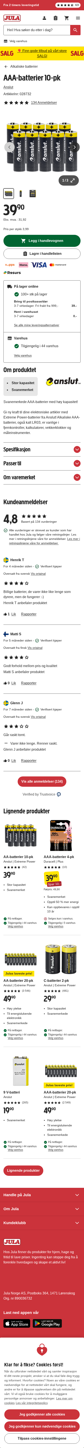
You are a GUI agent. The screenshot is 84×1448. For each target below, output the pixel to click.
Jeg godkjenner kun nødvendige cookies (42, 1426)
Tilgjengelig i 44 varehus (22, 924)
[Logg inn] (44, 18)
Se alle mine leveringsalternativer (36, 325)
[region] (42, 1393)
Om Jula (11, 1209)
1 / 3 (65, 180)
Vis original (38, 573)
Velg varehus (18, 41)
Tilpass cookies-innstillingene (42, 1438)
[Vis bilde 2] (21, 193)
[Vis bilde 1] (8, 193)
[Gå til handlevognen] (67, 18)
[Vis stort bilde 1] (42, 147)
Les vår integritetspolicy (32, 1403)
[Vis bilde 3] (33, 193)
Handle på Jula (17, 1195)
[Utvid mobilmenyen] (78, 18)
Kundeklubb (14, 1223)
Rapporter (28, 614)
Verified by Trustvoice (39, 794)
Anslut (8, 87)
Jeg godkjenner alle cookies (42, 1414)
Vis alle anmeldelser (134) (42, 781)
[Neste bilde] (74, 147)
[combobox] (42, 30)
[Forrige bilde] (9, 147)
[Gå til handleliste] (55, 18)
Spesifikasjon (16, 449)
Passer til (12, 463)
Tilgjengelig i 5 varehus (61, 924)
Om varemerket (19, 477)
